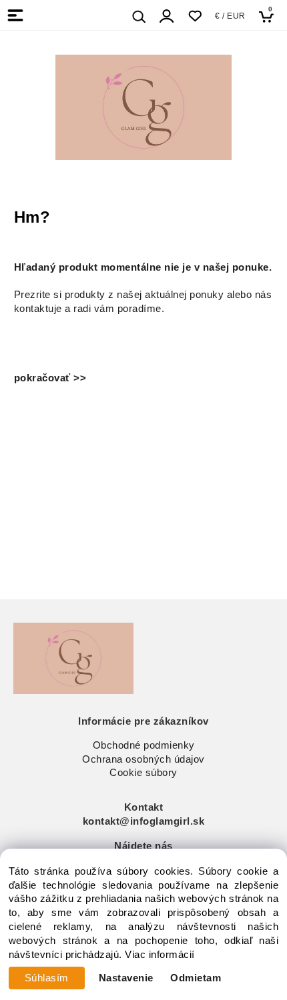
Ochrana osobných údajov (143, 759)
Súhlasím (47, 978)
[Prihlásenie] (167, 16)
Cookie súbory (143, 772)
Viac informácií (160, 954)
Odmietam (195, 978)
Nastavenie (126, 978)
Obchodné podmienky (144, 745)
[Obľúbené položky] (195, 16)
